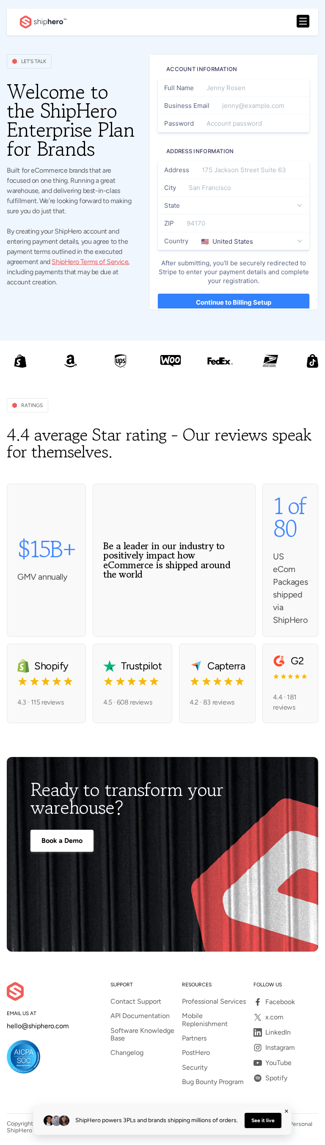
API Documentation (140, 1016)
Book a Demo (62, 841)
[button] (303, 22)
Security (194, 1067)
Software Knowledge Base (142, 1034)
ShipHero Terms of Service (90, 262)
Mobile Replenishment (205, 1019)
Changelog (126, 1053)
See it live (263, 1120)
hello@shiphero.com (38, 1026)
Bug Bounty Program (213, 1082)
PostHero (196, 1053)
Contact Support (135, 1001)
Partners (194, 1038)
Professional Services (214, 1001)
